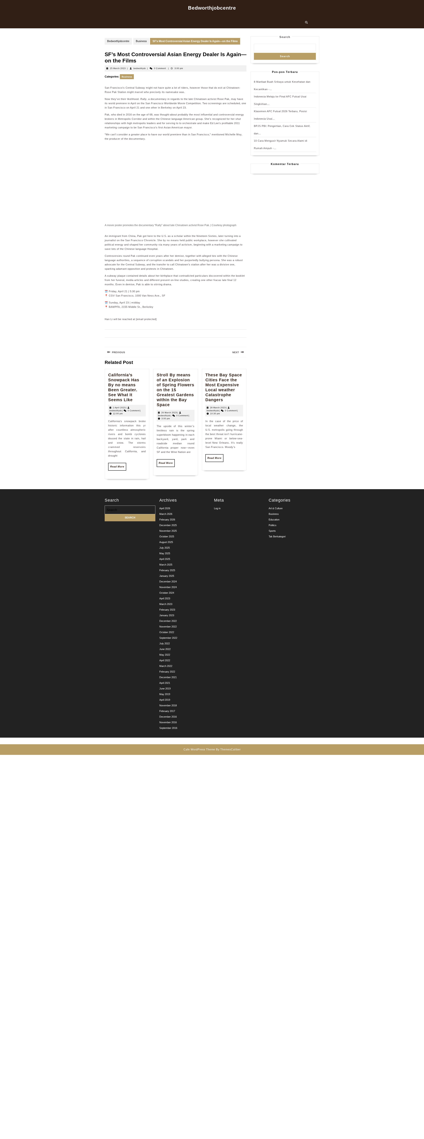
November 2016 (168, 722)
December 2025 (168, 525)
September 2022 (168, 637)
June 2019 (165, 688)
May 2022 (164, 654)
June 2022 (165, 649)
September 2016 (168, 728)
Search (284, 37)
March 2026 (165, 514)
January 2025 (166, 575)
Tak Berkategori (277, 536)
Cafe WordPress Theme (199, 749)
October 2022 (166, 632)
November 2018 (168, 705)
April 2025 (164, 559)
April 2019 (164, 699)
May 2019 (164, 694)
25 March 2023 (118, 68)
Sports (272, 530)
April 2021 (164, 682)
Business (141, 41)
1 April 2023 (119, 408)
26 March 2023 (169, 412)
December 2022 (168, 621)
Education (274, 519)
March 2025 (165, 564)
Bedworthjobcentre (212, 8)
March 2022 (165, 666)
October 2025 (166, 536)
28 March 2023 (218, 408)
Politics (272, 525)
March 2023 (165, 604)
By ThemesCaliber (228, 749)
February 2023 (167, 609)
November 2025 (168, 530)
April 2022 (164, 660)
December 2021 (168, 677)
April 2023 (164, 598)
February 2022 (167, 671)
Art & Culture (276, 508)
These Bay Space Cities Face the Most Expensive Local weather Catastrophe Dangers (223, 387)
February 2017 (167, 711)
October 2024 (166, 592)
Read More (118, 468)
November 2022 (168, 626)
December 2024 (168, 581)
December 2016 (168, 716)
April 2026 (164, 508)
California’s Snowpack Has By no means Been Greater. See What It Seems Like (123, 387)
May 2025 (164, 553)
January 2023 (166, 615)
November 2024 (168, 587)
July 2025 (164, 547)
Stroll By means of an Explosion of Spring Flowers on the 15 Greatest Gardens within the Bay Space (175, 390)
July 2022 (164, 643)
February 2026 (167, 519)
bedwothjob (139, 68)
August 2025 (166, 542)
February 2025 (167, 570)
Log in (217, 508)
